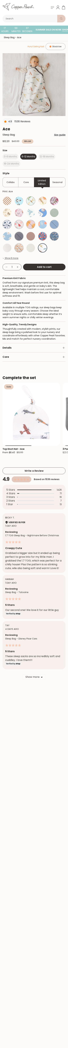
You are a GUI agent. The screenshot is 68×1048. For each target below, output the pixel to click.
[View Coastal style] (7, 248)
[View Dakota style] (19, 236)
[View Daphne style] (30, 212)
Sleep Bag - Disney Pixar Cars (21, 638)
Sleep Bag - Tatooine (16, 592)
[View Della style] (7, 236)
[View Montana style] (7, 212)
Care (6, 357)
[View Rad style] (7, 201)
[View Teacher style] (42, 236)
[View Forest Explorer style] (30, 201)
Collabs (10, 182)
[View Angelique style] (42, 201)
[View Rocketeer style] (19, 201)
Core (26, 182)
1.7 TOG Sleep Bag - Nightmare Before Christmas (32, 535)
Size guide (59, 134)
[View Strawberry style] (19, 224)
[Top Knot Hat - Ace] (31, 414)
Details (7, 348)
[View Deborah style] (54, 201)
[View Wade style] (54, 212)
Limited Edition (42, 182)
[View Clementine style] (42, 224)
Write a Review (34, 471)
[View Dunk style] (42, 212)
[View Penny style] (19, 248)
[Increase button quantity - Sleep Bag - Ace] (18, 267)
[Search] (61, 18)
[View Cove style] (7, 224)
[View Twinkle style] (30, 248)
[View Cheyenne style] (19, 212)
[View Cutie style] (30, 224)
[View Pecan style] (30, 236)
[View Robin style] (54, 224)
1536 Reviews (22, 121)
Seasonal (57, 182)
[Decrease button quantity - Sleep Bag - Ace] (6, 267)
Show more (32, 677)
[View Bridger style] (54, 236)
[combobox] (31, 18)
